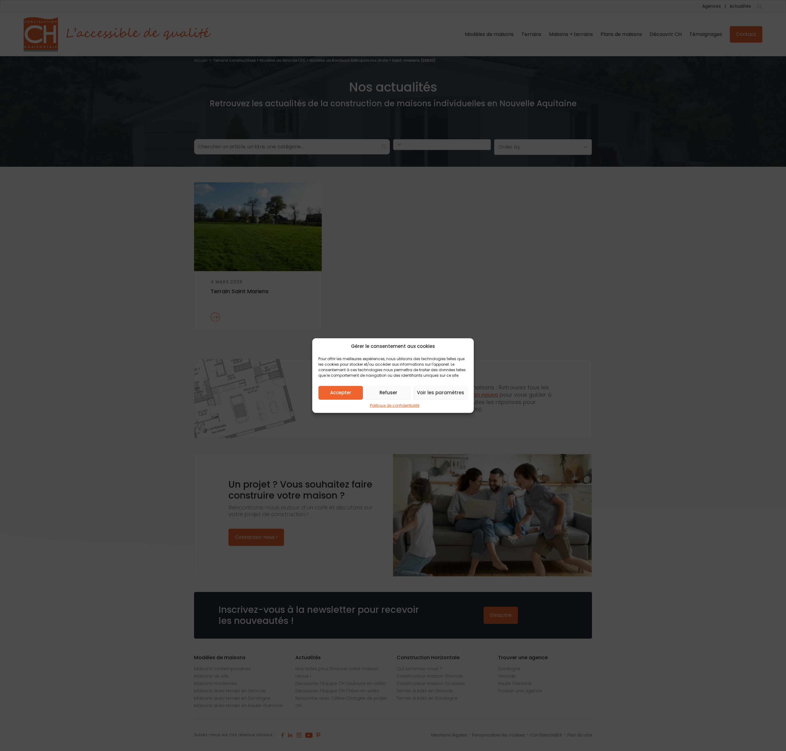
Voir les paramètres (440, 392)
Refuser (388, 392)
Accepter (340, 392)
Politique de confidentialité (394, 405)
